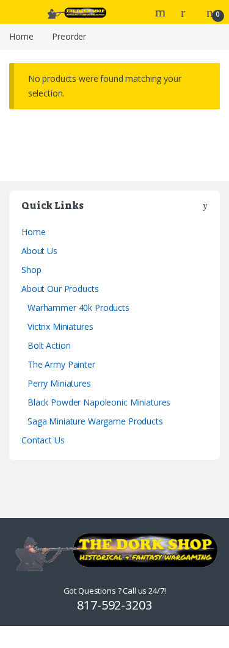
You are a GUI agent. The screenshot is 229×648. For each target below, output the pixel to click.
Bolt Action (48, 345)
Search (162, 12)
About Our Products (59, 288)
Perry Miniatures (59, 383)
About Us (39, 251)
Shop (31, 269)
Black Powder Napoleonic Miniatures (98, 402)
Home (21, 36)
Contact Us (43, 440)
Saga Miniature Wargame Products (95, 421)
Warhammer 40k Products (78, 307)
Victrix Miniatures (60, 326)
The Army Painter (61, 364)
